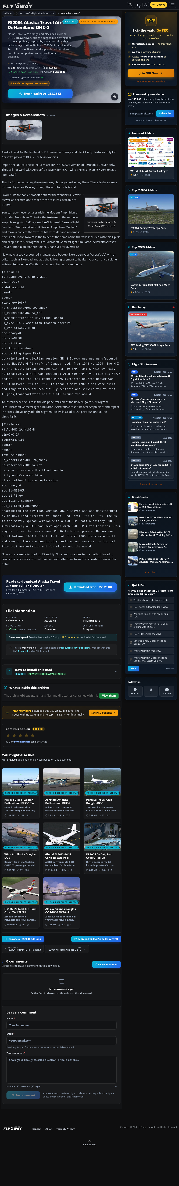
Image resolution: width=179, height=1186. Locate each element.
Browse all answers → (151, 484)
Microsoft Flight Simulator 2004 (37, 13)
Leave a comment (108, 964)
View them (109, 695)
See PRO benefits (101, 712)
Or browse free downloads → (151, 81)
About (48, 1128)
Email (10, 1033)
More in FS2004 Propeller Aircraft (98, 939)
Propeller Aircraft (70, 13)
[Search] (130, 5)
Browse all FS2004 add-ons (25, 939)
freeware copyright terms (75, 647)
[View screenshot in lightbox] (114, 96)
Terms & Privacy (65, 1128)
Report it (23, 651)
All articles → (151, 572)
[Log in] (145, 5)
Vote (133, 668)
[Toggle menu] (172, 5)
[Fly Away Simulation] (18, 4)
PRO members (70, 637)
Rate (33, 63)
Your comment (15, 1053)
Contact (36, 1128)
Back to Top (89, 1144)
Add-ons (8, 13)
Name (10, 1018)
